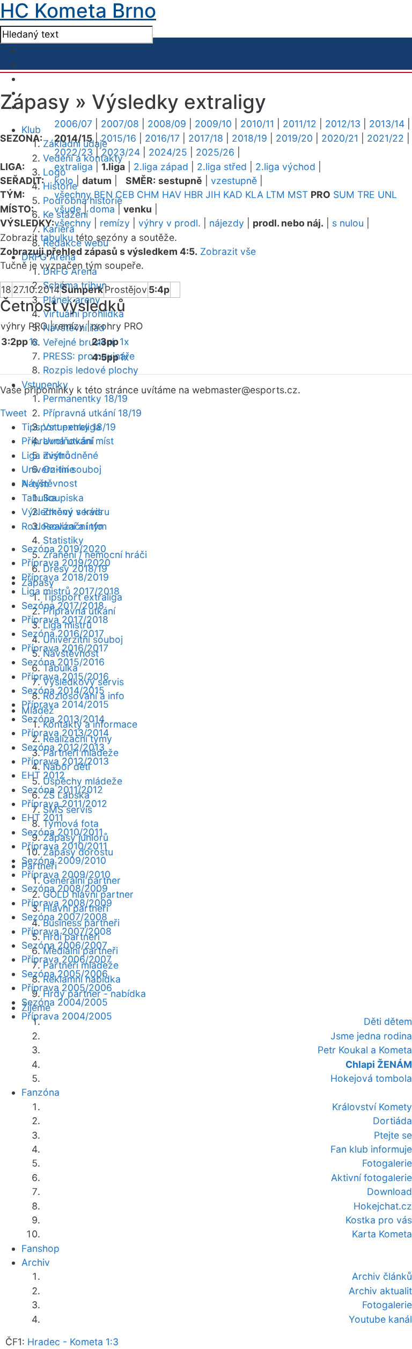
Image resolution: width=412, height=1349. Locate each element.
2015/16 (118, 138)
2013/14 (386, 123)
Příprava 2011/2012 (64, 803)
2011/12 (300, 123)
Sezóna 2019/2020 (63, 548)
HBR (193, 194)
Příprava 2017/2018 (64, 619)
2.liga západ (161, 166)
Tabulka (38, 497)
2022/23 (73, 152)
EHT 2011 (42, 817)
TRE (366, 194)
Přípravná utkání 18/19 (92, 413)
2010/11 (257, 123)
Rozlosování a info (62, 526)
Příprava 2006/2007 (66, 959)
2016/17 (162, 138)
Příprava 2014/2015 (65, 704)
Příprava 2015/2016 (65, 676)
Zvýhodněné (70, 455)
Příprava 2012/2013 (65, 761)
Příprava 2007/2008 (66, 931)
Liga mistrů (45, 455)
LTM (275, 194)
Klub (31, 129)
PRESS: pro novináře (89, 356)
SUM (344, 194)
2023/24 (120, 152)
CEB (124, 194)
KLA (254, 194)
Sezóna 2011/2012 (62, 789)
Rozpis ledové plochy (90, 370)
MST (298, 194)
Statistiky (63, 540)
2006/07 (73, 123)
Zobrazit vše (228, 251)
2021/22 (385, 138)
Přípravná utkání (57, 440)
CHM (148, 194)
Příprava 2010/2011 (64, 846)
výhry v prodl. (169, 223)
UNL (387, 194)
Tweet (13, 413)
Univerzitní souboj (61, 469)
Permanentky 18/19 (85, 398)
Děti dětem (388, 1021)
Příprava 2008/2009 (66, 902)
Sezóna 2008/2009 (64, 888)
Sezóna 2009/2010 (63, 860)
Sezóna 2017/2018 (62, 605)
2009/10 (213, 123)
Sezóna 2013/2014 (63, 718)
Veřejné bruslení (78, 342)
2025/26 (215, 152)
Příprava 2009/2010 (66, 874)
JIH (212, 194)
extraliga (73, 166)
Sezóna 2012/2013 (63, 747)
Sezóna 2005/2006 (64, 973)
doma (102, 209)
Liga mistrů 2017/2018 (70, 591)
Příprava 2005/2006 (66, 987)
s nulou (348, 223)
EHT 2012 (43, 775)
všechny (72, 194)
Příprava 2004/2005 (66, 1016)
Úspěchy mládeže (82, 781)
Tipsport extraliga (61, 426)
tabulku (56, 237)
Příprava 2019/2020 (66, 562)
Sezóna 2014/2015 (63, 690)
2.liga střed (222, 166)
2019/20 (294, 138)
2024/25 (168, 152)
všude (67, 209)
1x (34, 341)
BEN (103, 194)
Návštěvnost (49, 483)
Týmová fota (71, 823)
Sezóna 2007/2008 (64, 916)
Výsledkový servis (61, 511)
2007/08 (120, 123)
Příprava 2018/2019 (65, 577)
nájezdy (226, 223)
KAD (232, 194)
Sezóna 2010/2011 (62, 832)
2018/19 (249, 138)
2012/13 (342, 123)
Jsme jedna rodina (371, 1036)
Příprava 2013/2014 (65, 732)
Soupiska (63, 497)
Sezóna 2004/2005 (64, 1002)
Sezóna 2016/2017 (62, 633)
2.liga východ (285, 166)
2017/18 (205, 138)
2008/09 (167, 123)
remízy (115, 223)
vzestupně (234, 180)
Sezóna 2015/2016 (63, 662)
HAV (171, 194)
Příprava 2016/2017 (64, 648)
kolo (63, 180)
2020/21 (339, 138)
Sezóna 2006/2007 (64, 945)
